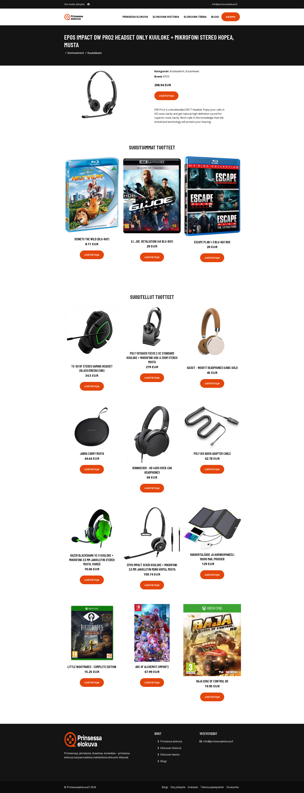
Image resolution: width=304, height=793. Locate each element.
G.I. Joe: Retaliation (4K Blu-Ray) (152, 241)
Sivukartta (232, 787)
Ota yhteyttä (178, 787)
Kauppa (230, 16)
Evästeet (193, 787)
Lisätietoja (166, 95)
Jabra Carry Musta (92, 453)
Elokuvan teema (195, 17)
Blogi (215, 17)
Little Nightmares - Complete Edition (91, 667)
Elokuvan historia (166, 17)
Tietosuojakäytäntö (212, 787)
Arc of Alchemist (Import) (152, 667)
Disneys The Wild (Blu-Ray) (92, 239)
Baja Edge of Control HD (212, 681)
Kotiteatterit (76, 53)
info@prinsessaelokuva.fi (224, 4)
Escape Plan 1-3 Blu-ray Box (212, 242)
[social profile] (88, 4)
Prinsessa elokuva (135, 17)
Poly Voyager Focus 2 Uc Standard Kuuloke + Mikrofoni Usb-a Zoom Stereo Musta (152, 357)
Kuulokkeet (95, 53)
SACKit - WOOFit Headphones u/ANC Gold (212, 368)
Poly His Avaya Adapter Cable (212, 453)
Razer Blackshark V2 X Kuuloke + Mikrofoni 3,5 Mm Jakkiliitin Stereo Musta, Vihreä (92, 559)
